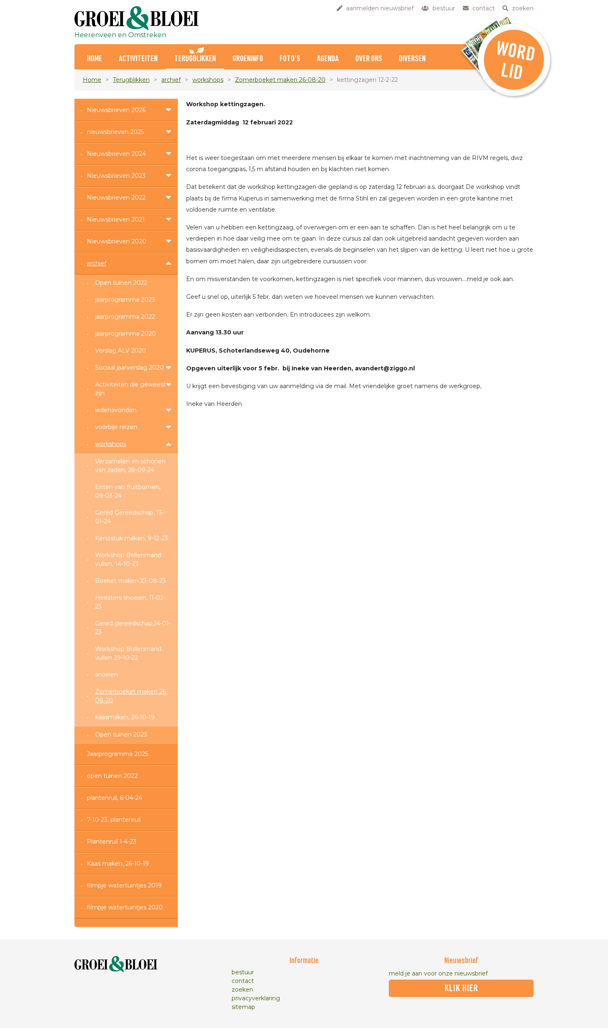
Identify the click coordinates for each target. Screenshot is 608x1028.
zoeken (242, 989)
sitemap (243, 1007)
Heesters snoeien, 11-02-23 (130, 602)
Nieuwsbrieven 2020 (116, 241)
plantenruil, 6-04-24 (114, 797)
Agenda (328, 59)
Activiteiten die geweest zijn (130, 389)
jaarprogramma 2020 (125, 333)
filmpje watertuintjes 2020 (125, 907)
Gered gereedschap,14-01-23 (133, 628)
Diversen (412, 59)
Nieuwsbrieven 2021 (116, 219)
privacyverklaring (256, 998)
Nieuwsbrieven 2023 (116, 175)
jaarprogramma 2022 (125, 316)
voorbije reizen (116, 427)
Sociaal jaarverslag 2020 (129, 367)
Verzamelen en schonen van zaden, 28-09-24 (130, 466)
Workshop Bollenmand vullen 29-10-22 (128, 653)
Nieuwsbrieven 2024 (116, 153)
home (94, 59)
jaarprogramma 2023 (125, 299)
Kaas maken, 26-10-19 (118, 863)
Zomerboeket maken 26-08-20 (280, 79)
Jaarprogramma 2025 (117, 754)
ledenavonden (115, 410)
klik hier (461, 988)
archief (171, 79)
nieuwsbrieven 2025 (115, 132)
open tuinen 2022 (112, 776)
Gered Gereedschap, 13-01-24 (129, 517)
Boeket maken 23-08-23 (130, 580)
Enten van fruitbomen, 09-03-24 (127, 491)
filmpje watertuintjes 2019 (124, 885)
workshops (207, 79)
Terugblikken (195, 59)
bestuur (243, 972)
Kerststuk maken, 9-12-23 (131, 538)
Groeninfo (247, 59)
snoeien (106, 674)
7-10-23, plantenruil (114, 819)
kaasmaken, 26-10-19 (125, 717)
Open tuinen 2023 (121, 734)
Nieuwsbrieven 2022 (116, 197)
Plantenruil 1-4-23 (111, 841)
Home (92, 79)
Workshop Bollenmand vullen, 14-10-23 (128, 559)
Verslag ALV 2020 (120, 350)
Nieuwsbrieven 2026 (116, 110)
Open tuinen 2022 (121, 282)
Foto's (290, 59)
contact (243, 981)
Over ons (368, 59)
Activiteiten (138, 59)
